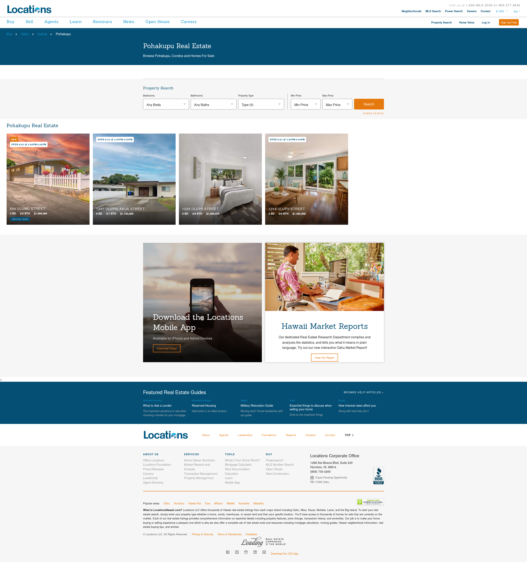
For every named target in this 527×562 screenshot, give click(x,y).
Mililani (218, 503)
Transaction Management (200, 473)
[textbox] (166, 104)
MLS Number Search (280, 464)
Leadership (245, 435)
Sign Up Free (509, 22)
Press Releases (153, 469)
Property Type (246, 95)
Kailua (42, 33)
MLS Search (433, 11)
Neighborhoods (411, 11)
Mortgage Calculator (238, 464)
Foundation (269, 435)
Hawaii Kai (194, 503)
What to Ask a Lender (157, 405)
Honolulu (179, 503)
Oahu (25, 33)
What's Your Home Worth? (242, 460)
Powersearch (274, 460)
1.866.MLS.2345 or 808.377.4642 (493, 5)
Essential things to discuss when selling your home (311, 407)
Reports (291, 435)
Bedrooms (149, 95)
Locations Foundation (157, 464)
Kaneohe (244, 503)
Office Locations (153, 460)
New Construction (277, 473)
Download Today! (167, 348)
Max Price (327, 95)
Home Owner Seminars (199, 460)
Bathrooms (197, 95)
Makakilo (258, 503)
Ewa (207, 503)
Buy (11, 21)
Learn (76, 21)
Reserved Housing (204, 405)
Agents (51, 21)
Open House (157, 21)
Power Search (454, 11)
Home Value (466, 22)
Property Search (441, 22)
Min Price (296, 95)
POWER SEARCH (373, 113)
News (128, 21)
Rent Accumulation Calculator (237, 471)
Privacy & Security (202, 534)
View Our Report (324, 358)
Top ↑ (349, 435)
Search (369, 104)
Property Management (198, 478)
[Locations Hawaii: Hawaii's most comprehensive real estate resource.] (31, 9)
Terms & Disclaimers (229, 534)
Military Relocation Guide (257, 405)
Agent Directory (153, 482)
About (206, 435)
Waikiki (231, 503)
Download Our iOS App (284, 553)
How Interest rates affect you (357, 405)
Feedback (251, 534)
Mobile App (232, 482)
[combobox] (166, 104)
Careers (472, 11)
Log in (486, 22)
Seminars (102, 21)
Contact (485, 11)
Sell (29, 21)
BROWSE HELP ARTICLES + (364, 392)
